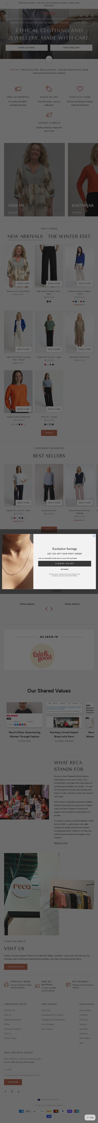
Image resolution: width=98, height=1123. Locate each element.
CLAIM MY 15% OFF (64, 563)
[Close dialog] (94, 536)
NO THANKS (64, 569)
